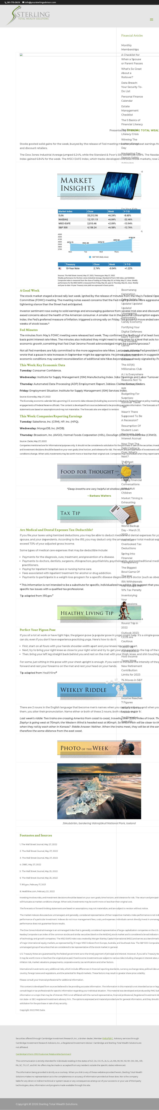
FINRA (105, 1038)
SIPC (111, 1038)
